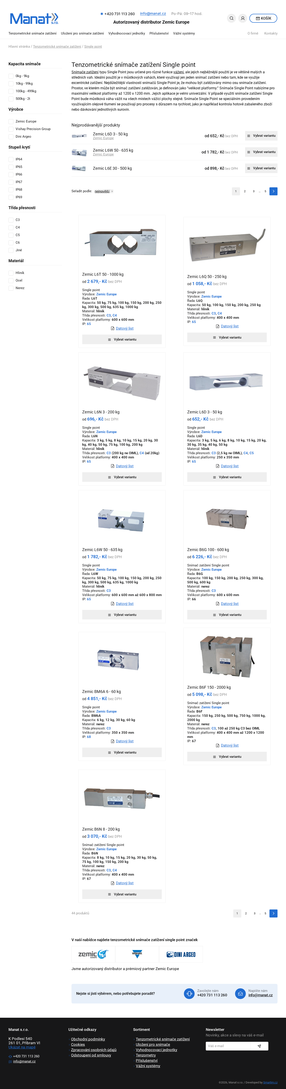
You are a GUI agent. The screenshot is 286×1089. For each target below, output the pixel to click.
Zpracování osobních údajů (93, 1050)
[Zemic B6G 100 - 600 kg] (227, 519)
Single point (93, 47)
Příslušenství (159, 33)
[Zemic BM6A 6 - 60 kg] (122, 661)
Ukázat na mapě (22, 1047)
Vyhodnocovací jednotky (126, 33)
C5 (252, 453)
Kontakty (271, 33)
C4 (115, 315)
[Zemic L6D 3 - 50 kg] (80, 136)
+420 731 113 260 (212, 995)
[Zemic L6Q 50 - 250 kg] (227, 246)
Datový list (125, 328)
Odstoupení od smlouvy (91, 1055)
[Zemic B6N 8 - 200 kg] (122, 798)
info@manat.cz (153, 13)
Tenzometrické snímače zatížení (32, 33)
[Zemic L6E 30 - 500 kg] (80, 168)
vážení (178, 72)
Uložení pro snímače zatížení (82, 33)
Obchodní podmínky (88, 1039)
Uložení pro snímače (153, 1044)
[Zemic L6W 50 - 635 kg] (80, 152)
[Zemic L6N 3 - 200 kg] (122, 381)
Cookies (78, 1044)
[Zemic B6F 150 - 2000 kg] (227, 656)
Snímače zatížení (85, 72)
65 (88, 324)
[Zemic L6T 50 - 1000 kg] (122, 244)
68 (88, 737)
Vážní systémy (184, 33)
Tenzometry (146, 1055)
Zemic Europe (211, 432)
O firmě (253, 33)
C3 (109, 315)
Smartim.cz (270, 1082)
